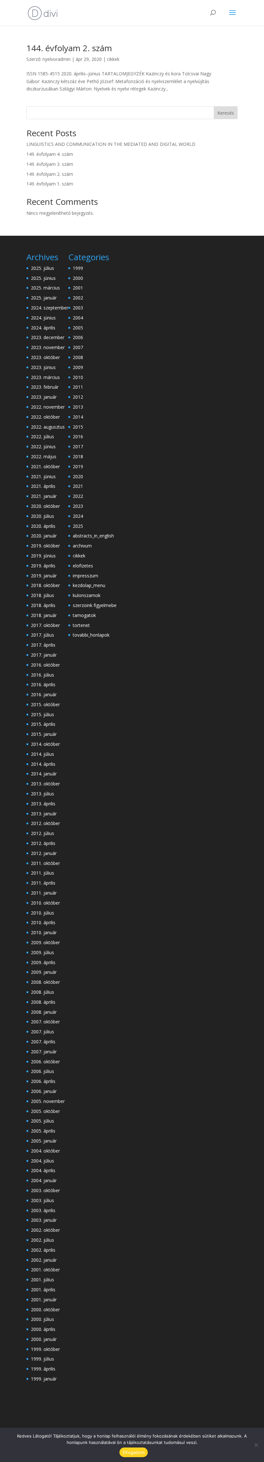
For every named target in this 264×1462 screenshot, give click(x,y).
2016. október (45, 665)
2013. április (43, 804)
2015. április (43, 724)
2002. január (44, 1260)
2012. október (45, 823)
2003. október (45, 1190)
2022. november (48, 407)
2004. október (45, 1151)
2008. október (45, 982)
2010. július (42, 913)
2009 (78, 367)
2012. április (43, 843)
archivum (82, 546)
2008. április (43, 1002)
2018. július (42, 595)
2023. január (44, 397)
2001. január (44, 1299)
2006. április (43, 1081)
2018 (78, 456)
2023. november (48, 347)
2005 (78, 328)
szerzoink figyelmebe (95, 605)
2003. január (44, 1220)
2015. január (44, 734)
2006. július (42, 1071)
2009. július (42, 952)
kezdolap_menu (89, 585)
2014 (78, 417)
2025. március (45, 288)
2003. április (43, 1210)
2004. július (42, 1161)
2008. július (42, 992)
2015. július (42, 714)
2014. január (44, 774)
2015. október (45, 704)
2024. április (43, 328)
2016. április (43, 684)
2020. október (45, 506)
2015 (78, 427)
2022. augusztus (48, 427)
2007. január (44, 1052)
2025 (78, 526)
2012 (78, 397)
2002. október (45, 1230)
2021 (78, 486)
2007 (78, 347)
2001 (78, 288)
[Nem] (256, 1445)
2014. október (45, 744)
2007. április (43, 1042)
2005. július (42, 1121)
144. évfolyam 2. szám (69, 48)
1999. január (44, 1379)
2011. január (44, 893)
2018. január (44, 615)
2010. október (45, 903)
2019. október (45, 546)
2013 (78, 407)
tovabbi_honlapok (91, 635)
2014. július (42, 754)
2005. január (44, 1141)
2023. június (43, 367)
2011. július (42, 873)
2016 (78, 436)
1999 (78, 268)
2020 (78, 476)
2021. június (43, 476)
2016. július (42, 675)
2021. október (45, 466)
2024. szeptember (49, 308)
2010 (78, 377)
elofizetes (83, 566)
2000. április (43, 1329)
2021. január (44, 496)
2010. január (44, 932)
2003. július (42, 1200)
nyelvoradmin (56, 59)
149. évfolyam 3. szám (49, 164)
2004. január (44, 1180)
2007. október (45, 1022)
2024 (78, 516)
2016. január (44, 694)
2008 (78, 357)
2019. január (44, 576)
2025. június (43, 278)
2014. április (43, 764)
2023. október (45, 357)
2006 (78, 337)
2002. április (43, 1250)
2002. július (42, 1240)
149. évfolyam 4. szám (49, 154)
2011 (78, 387)
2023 (78, 506)
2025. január (44, 298)
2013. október (45, 784)
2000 (78, 278)
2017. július (42, 635)
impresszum (85, 576)
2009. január (44, 972)
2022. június (43, 446)
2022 (78, 496)
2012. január (44, 853)
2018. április (43, 605)
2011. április (43, 883)
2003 (78, 308)
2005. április (43, 1131)
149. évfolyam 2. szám (49, 174)
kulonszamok (86, 595)
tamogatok (84, 615)
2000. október (45, 1309)
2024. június (43, 318)
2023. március (45, 377)
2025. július (42, 268)
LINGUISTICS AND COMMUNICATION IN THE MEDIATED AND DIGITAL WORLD (110, 144)
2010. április (43, 922)
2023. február (45, 387)
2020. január (44, 536)
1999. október (45, 1349)
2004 (78, 318)
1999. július (42, 1359)
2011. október (45, 863)
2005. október (45, 1111)
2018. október (45, 585)
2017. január (44, 655)
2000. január (44, 1339)
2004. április (43, 1170)
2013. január (44, 814)
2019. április (43, 566)
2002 (78, 298)
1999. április (43, 1369)
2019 (78, 466)
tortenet (81, 625)
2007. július (42, 1032)
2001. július (42, 1280)
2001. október (45, 1270)
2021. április (43, 486)
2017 (78, 446)
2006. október (45, 1062)
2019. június (43, 556)
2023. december (47, 337)
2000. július (42, 1319)
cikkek (113, 59)
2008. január (44, 1012)
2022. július (42, 436)
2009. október (45, 942)
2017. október (45, 625)
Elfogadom (134, 1452)
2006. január (44, 1091)
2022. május (43, 456)
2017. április (43, 645)
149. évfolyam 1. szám (49, 184)
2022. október (45, 417)
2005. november (48, 1101)
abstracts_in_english (93, 536)
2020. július (42, 516)
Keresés (225, 113)
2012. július (42, 833)
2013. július (42, 794)
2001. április (43, 1289)
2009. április (43, 962)
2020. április (43, 526)
